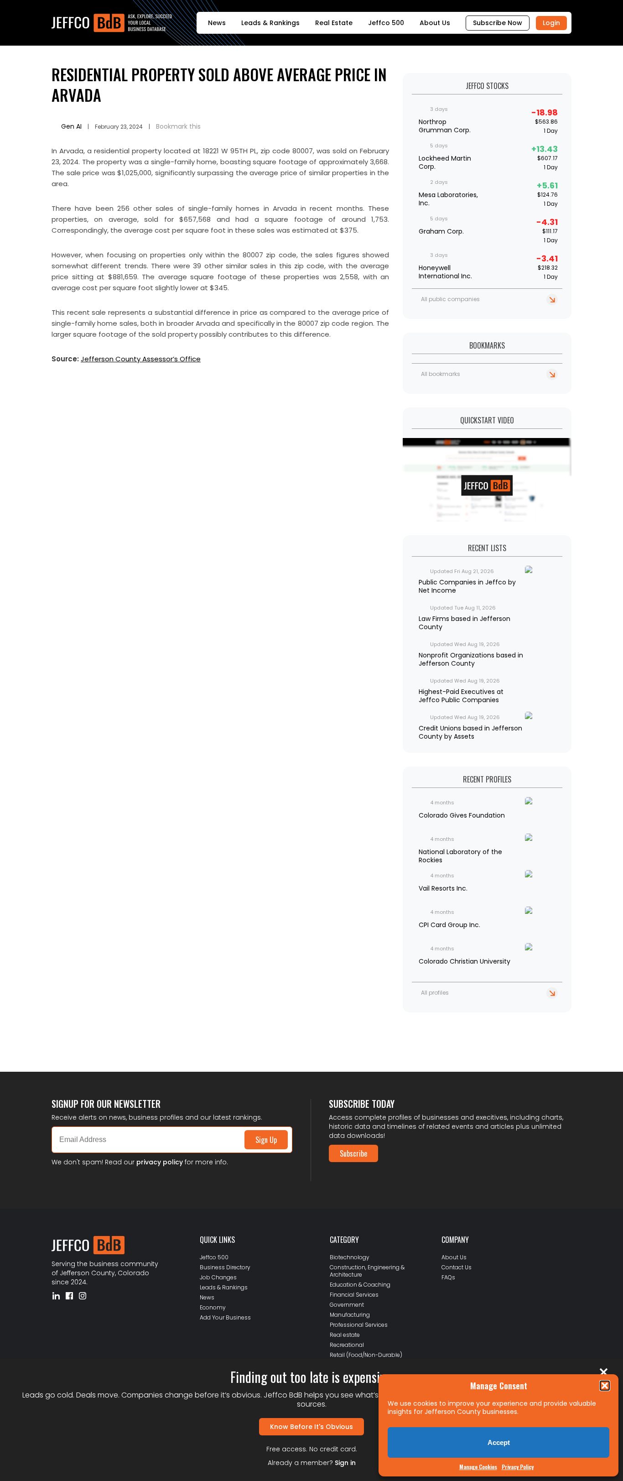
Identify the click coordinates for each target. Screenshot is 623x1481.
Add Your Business (225, 1317)
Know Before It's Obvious (311, 1426)
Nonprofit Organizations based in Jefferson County (471, 659)
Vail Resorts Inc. (443, 888)
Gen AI (71, 126)
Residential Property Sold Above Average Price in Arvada (219, 84)
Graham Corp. (441, 231)
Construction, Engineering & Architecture (367, 1270)
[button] (604, 1385)
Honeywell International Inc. (445, 272)
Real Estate (334, 22)
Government (347, 1305)
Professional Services (359, 1325)
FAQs (448, 1277)
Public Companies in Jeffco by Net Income (467, 586)
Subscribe (353, 1153)
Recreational (347, 1345)
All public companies (450, 299)
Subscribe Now (497, 22)
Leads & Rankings (270, 22)
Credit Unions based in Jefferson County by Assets (470, 732)
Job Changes (218, 1277)
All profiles (435, 992)
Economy (213, 1307)
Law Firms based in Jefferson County (464, 623)
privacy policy (159, 1162)
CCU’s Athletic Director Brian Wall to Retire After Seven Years (144, 1029)
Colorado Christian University (464, 961)
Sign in (345, 1462)
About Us (435, 22)
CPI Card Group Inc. (449, 925)
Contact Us (456, 1267)
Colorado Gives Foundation (462, 815)
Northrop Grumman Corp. (445, 126)
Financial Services (354, 1294)
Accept (499, 1442)
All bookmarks (440, 374)
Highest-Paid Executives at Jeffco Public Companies (461, 696)
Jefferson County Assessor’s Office (141, 359)
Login (551, 22)
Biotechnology (349, 1257)
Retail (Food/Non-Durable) (366, 1355)
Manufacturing (350, 1315)
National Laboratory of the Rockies (460, 856)
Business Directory (225, 1267)
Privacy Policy (518, 1467)
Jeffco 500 (386, 22)
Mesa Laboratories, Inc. (448, 199)
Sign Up (266, 1139)
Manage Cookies (478, 1467)
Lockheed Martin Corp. (445, 162)
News (217, 22)
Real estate (345, 1335)
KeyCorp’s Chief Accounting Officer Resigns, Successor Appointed (148, 1037)
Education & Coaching (360, 1284)
